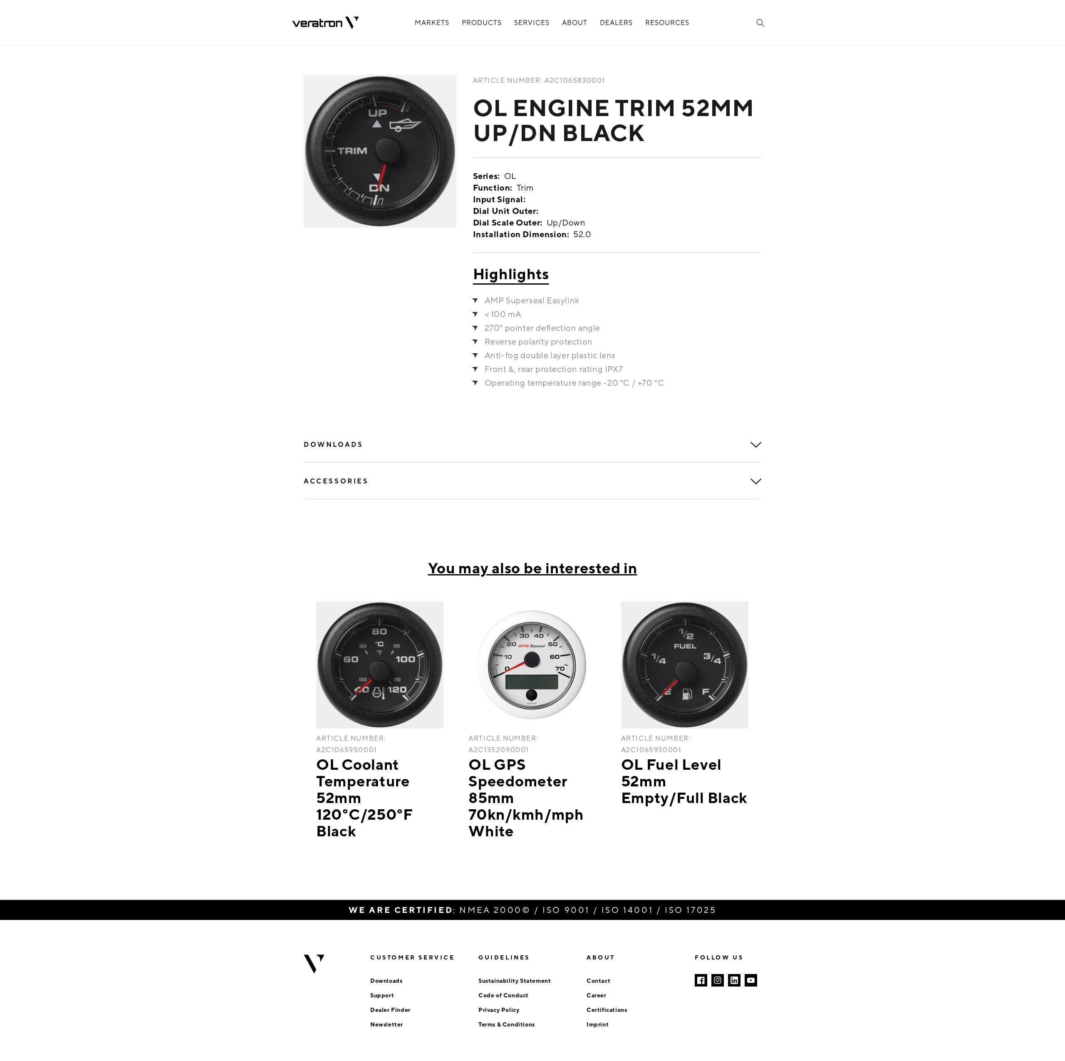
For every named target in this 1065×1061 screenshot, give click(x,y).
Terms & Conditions (506, 1024)
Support (382, 995)
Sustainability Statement (514, 980)
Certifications (607, 1009)
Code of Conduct (503, 995)
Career (597, 995)
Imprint (598, 1024)
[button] (760, 23)
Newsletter (386, 1024)
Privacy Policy (498, 1009)
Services (532, 23)
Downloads (386, 980)
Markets (432, 23)
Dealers (616, 23)
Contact (598, 980)
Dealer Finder (390, 1009)
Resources (667, 23)
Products (482, 23)
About (574, 23)
